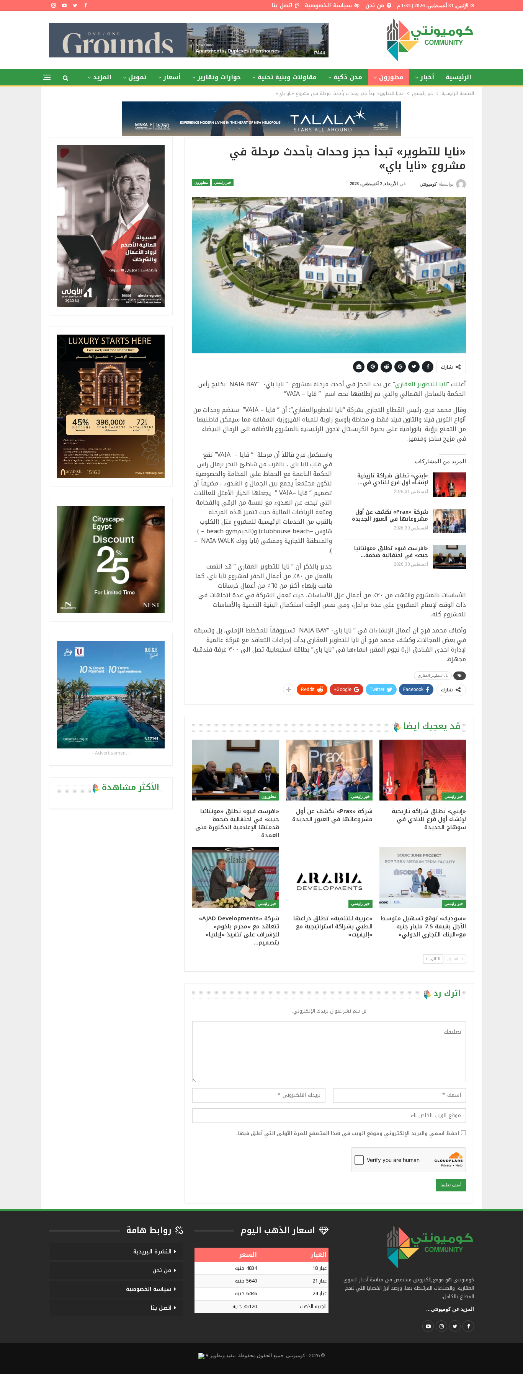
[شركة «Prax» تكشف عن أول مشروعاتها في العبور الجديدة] (449, 521)
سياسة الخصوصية (328, 5)
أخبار (427, 77)
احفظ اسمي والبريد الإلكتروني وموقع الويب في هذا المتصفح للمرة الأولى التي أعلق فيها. (347, 1133)
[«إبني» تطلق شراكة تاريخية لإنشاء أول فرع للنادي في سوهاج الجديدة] (449, 484)
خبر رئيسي (222, 182)
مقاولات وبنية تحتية (287, 77)
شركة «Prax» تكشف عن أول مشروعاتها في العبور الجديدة (390, 515)
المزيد (102, 77)
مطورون (391, 77)
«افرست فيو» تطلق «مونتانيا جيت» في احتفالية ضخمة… (391, 551)
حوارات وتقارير (219, 77)
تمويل (137, 77)
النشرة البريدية (152, 1252)
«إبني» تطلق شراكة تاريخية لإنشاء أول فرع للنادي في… (392, 479)
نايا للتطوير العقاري (421, 384)
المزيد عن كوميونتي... (450, 1309)
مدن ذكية (347, 77)
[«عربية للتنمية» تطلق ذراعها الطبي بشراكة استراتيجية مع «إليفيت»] (329, 877)
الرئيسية (458, 77)
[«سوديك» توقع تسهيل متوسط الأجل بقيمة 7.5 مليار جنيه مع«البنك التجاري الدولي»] (422, 877)
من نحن (374, 5)
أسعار (172, 77)
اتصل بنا (282, 5)
